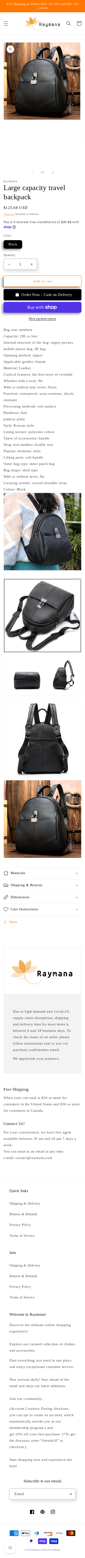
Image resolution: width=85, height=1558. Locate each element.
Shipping (9, 214)
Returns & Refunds (23, 1214)
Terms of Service (22, 1235)
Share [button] (13, 922)
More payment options (42, 318)
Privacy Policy (20, 1225)
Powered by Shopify (51, 1550)
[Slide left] (32, 172)
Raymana (37, 1550)
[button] (6, 23)
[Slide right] (53, 172)
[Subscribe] (70, 1494)
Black (12, 244)
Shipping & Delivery (24, 1203)
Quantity (10, 255)
